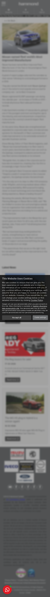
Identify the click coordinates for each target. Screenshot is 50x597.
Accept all (16, 318)
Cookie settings (40, 317)
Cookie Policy (37, 300)
